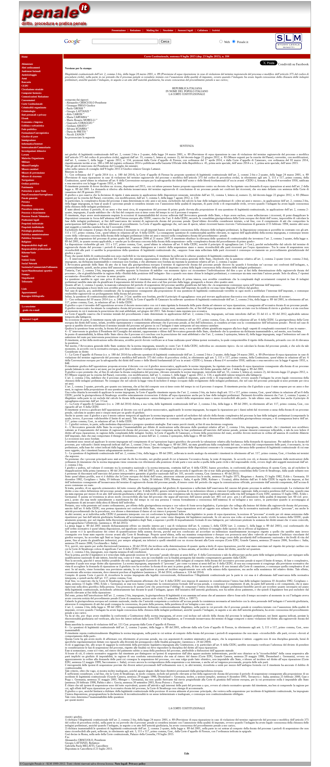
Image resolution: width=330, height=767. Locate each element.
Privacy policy (137, 763)
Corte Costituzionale (32, 104)
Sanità (25, 256)
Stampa (25, 274)
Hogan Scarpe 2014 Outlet (36, 764)
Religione (26, 241)
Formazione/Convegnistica (35, 133)
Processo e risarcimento (33, 212)
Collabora (202, 30)
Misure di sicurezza (32, 176)
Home (25, 56)
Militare (26, 162)
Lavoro (25, 154)
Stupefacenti (28, 278)
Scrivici (216, 30)
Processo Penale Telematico (35, 216)
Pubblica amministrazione (35, 234)
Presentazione (119, 30)
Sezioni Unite (28, 259)
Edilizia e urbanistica (33, 125)
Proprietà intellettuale (33, 227)
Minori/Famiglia (30, 165)
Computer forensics (32, 93)
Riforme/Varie (29, 252)
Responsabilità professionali (36, 249)
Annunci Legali (30, 319)
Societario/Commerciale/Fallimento (39, 267)
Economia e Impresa (32, 122)
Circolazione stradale (32, 89)
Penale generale (29, 198)
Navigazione (28, 180)
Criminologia (28, 111)
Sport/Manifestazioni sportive (37, 270)
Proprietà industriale (32, 223)
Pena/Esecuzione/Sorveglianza (37, 194)
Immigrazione (29, 140)
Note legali (121, 763)
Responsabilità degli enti (34, 245)
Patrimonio (27, 187)
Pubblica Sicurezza (31, 238)
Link (24, 289)
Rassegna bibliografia (33, 296)
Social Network (29, 263)
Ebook (25, 118)
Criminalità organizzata (34, 107)
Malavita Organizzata (33, 158)
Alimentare (27, 64)
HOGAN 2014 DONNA (68, 764)
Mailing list (151, 30)
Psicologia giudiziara (32, 230)
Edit (186, 753)
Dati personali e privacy (34, 114)
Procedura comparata (33, 209)
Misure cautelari (30, 169)
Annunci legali (185, 30)
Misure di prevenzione (33, 172)
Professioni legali (30, 220)
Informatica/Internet (32, 143)
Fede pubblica (29, 129)
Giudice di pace (30, 136)
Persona (26, 201)
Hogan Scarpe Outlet (96, 764)
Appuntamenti (29, 292)
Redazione (135, 30)
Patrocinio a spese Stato (34, 191)
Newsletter (168, 30)
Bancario (26, 82)
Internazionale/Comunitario (36, 147)
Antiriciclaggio (29, 75)
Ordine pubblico (30, 183)
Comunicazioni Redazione (35, 96)
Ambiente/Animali (31, 71)
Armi (24, 78)
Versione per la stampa (78, 68)
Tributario (27, 281)
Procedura (27, 205)
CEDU (25, 85)
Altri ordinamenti (31, 67)
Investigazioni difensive (34, 151)
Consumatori (28, 100)
